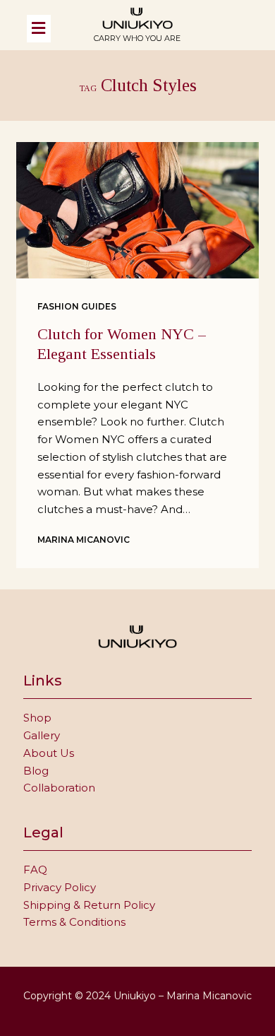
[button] (51, 28)
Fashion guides (76, 306)
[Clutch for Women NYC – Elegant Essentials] (137, 210)
